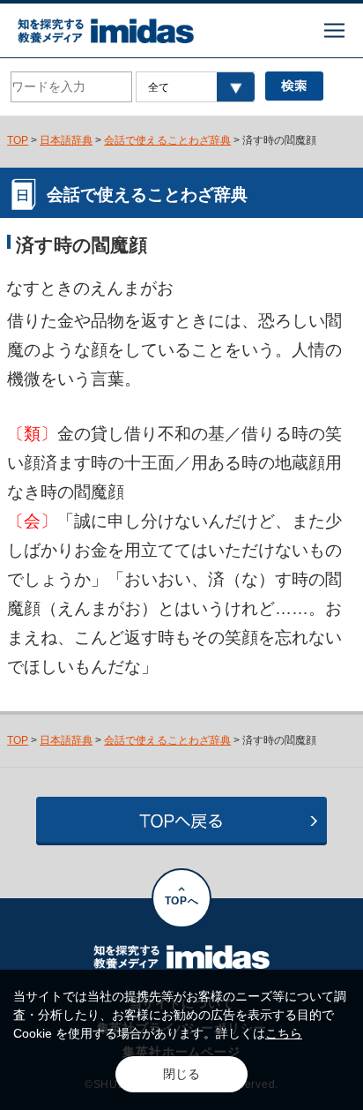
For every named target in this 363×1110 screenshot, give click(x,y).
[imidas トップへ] (106, 31)
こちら (283, 1033)
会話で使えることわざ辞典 (167, 140)
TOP (17, 140)
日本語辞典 (66, 140)
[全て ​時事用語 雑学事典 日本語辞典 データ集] (196, 86)
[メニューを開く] (334, 30)
